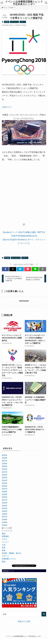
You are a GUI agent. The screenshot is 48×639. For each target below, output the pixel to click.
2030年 (4, 469)
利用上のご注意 (24, 621)
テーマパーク (7, 530)
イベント (5, 542)
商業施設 (5, 536)
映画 (3, 550)
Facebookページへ (8, 571)
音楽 (3, 547)
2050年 (4, 525)
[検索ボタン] (46, 3)
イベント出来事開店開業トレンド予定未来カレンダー (24, 2)
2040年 (4, 497)
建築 (3, 533)
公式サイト (7, 106)
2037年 (4, 488)
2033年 (4, 477)
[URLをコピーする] (42, 269)
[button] (5, 269)
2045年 (4, 511)
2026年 (4, 458)
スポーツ (22, 22)
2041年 (4, 500)
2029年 (4, 466)
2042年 (4, 502)
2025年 (4, 455)
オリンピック (14, 22)
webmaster (24, 301)
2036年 (4, 486)
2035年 (4, 483)
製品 (3, 561)
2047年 (4, 516)
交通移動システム (9, 558)
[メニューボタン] (2, 3)
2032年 (4, 474)
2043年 (4, 505)
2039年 (4, 494)
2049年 (4, 522)
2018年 (7, 22)
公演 (3, 544)
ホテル (4, 539)
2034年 (4, 480)
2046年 (4, 514)
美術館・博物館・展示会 (11, 553)
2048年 (4, 519)
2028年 (4, 463)
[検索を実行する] (43, 614)
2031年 (4, 472)
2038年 (4, 491)
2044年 (4, 508)
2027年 (4, 460)
